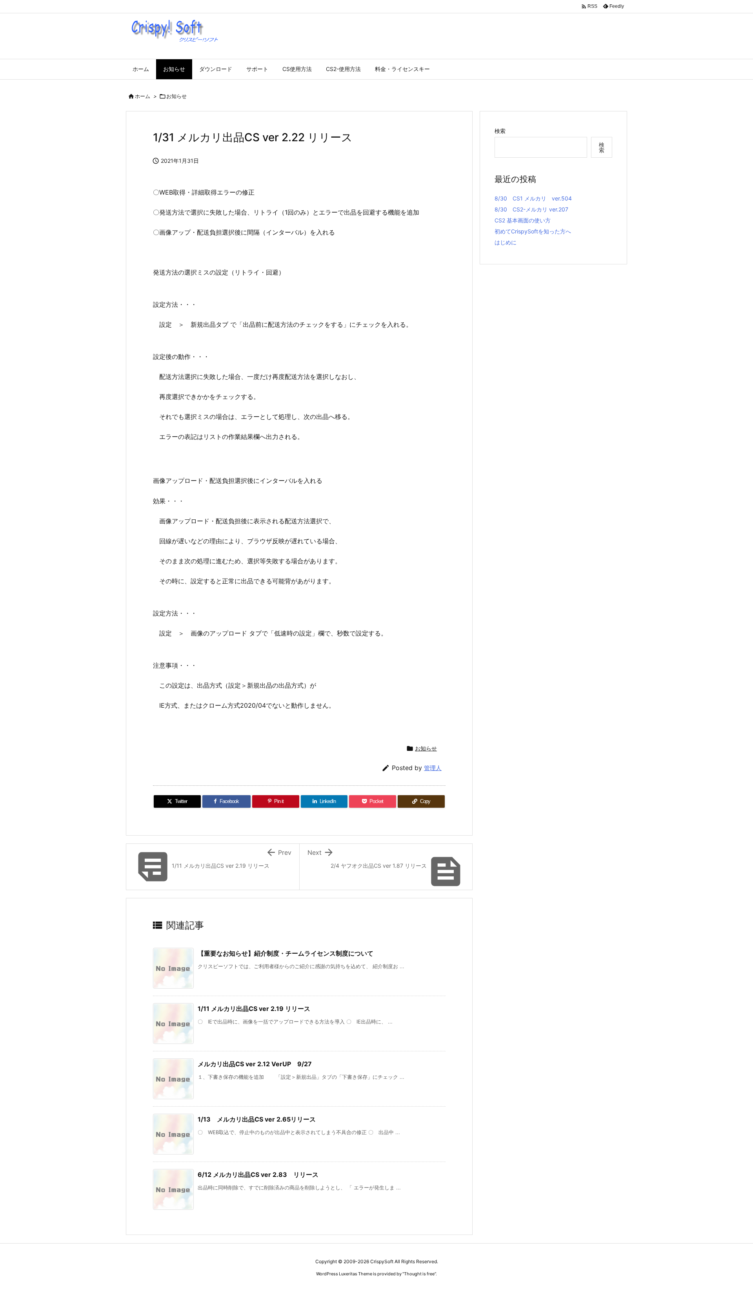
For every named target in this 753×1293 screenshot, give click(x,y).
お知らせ (176, 96)
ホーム (142, 96)
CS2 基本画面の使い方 (523, 220)
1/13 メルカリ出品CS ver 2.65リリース (257, 1119)
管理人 (433, 768)
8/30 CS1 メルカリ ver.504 (533, 198)
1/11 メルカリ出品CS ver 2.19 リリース (254, 1009)
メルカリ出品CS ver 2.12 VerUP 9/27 (255, 1064)
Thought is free (419, 1274)
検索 (500, 130)
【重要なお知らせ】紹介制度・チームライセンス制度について (285, 953)
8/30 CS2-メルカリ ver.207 (531, 209)
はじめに (506, 242)
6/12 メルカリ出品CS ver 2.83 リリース (258, 1174)
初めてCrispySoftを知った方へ (533, 231)
